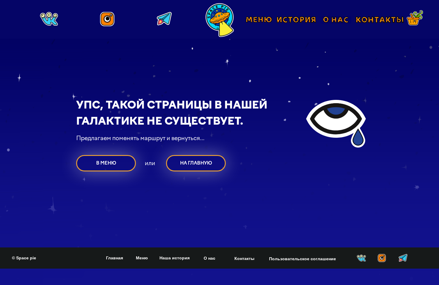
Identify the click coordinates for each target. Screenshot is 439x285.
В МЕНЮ (106, 163)
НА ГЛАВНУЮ (196, 163)
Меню (142, 257)
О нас (209, 258)
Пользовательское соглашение (302, 258)
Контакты (244, 258)
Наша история (174, 257)
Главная (114, 257)
